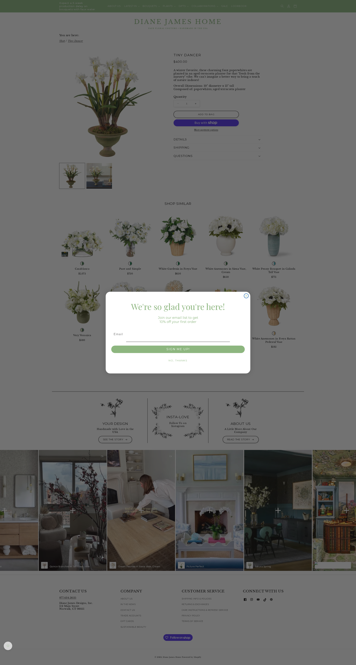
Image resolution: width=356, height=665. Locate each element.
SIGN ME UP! (178, 349)
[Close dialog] (246, 296)
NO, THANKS (178, 360)
